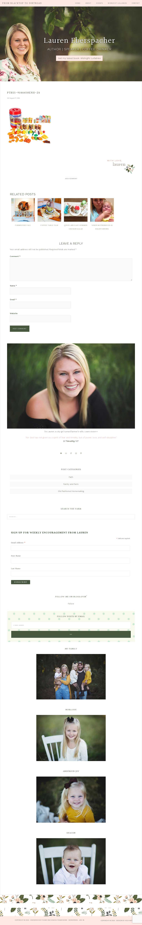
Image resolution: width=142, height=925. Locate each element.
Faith (71, 477)
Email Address (18, 543)
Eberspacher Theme (38, 920)
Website (14, 313)
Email (13, 300)
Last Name (16, 568)
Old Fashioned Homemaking (71, 491)
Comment (15, 256)
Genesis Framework (58, 920)
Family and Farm (71, 484)
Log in (81, 920)
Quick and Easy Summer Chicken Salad (75, 227)
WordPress (73, 920)
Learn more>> (91, 432)
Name (13, 286)
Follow (71, 604)
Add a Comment (71, 178)
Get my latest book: (79, 58)
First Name (16, 555)
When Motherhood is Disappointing (102, 227)
